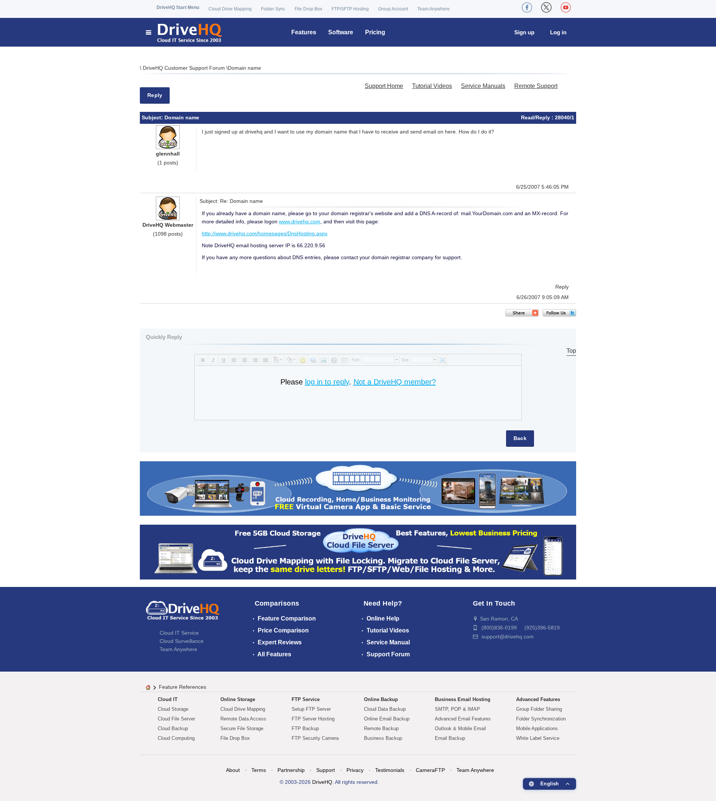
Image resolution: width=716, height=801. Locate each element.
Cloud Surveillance (182, 641)
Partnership (291, 770)
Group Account (393, 9)
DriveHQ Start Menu (178, 7)
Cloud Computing (176, 738)
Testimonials (389, 770)
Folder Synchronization (541, 719)
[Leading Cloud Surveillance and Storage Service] (358, 488)
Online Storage (237, 699)
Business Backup (383, 738)
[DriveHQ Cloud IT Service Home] (184, 32)
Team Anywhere (433, 9)
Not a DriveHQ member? (395, 382)
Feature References (182, 687)
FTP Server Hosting (313, 719)
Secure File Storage (241, 728)
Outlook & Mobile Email (460, 728)
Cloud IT (168, 699)
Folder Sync (273, 9)
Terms (258, 770)
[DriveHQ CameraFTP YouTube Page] (566, 7)
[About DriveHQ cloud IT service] (182, 614)
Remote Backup (381, 728)
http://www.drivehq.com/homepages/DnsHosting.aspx (264, 233)
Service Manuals (483, 86)
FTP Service (306, 699)
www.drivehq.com (299, 221)
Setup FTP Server (311, 709)
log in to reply (327, 382)
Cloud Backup (173, 728)
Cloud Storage (173, 709)
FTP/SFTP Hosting (350, 9)
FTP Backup (305, 728)
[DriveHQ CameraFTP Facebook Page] (527, 7)
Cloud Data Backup (385, 709)
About (233, 770)
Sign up (524, 32)
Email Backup (450, 738)
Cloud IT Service (179, 633)
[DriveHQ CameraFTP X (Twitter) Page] (546, 7)
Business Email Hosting (462, 699)
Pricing (375, 32)
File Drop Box (308, 9)
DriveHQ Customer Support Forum (184, 68)
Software (340, 32)
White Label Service (537, 738)
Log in (558, 32)
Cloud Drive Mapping (230, 9)
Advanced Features (538, 699)
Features (303, 32)
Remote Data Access (243, 719)
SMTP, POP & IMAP (457, 709)
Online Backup (381, 699)
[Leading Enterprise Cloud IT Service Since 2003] (358, 552)
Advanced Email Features (463, 719)
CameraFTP (430, 770)
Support (325, 770)
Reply (154, 95)
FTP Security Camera (315, 738)
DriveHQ (322, 782)
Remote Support (536, 86)
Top (571, 351)
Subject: (153, 117)
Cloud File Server (176, 719)
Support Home (384, 86)
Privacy (355, 770)
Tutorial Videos (432, 86)
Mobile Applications (537, 728)
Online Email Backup (386, 719)
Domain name (244, 68)
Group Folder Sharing (539, 709)
